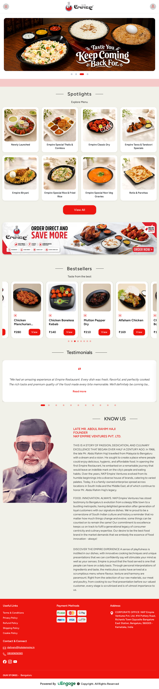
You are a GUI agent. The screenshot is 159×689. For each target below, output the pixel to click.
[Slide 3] (82, 74)
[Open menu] (6, 6)
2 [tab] (72, 341)
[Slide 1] (72, 74)
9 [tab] (100, 405)
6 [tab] (84, 341)
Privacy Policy (10, 617)
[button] (20, 129)
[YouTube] (15, 662)
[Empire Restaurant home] (79, 7)
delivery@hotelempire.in (21, 647)
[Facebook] (4, 662)
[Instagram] (10, 662)
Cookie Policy (10, 633)
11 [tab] (115, 405)
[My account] (153, 6)
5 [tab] (81, 341)
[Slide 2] (76, 74)
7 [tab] (87, 341)
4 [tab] (78, 341)
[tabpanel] (21, 310)
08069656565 (15, 653)
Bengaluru (26, 675)
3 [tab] (75, 341)
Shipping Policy (11, 628)
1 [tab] (68, 341)
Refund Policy (10, 623)
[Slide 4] (87, 74)
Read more (79, 391)
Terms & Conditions (13, 612)
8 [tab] (90, 341)
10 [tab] (108, 405)
